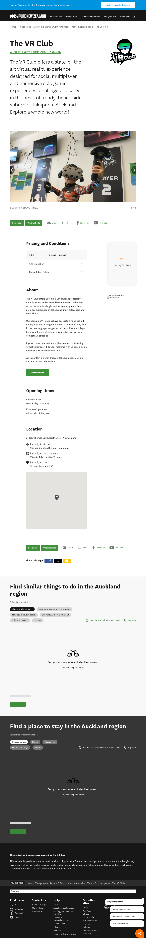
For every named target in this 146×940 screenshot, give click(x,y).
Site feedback (38, 908)
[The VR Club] (121, 53)
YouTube (18, 917)
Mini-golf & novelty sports (24, 615)
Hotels (35, 742)
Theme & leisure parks (22, 609)
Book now (17, 222)
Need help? (37, 911)
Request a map (38, 904)
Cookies (57, 931)
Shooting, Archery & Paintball (55, 615)
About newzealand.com (64, 908)
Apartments (50, 742)
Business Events (90, 921)
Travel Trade (88, 917)
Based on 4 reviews (113, 300)
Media (85, 907)
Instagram (19, 909)
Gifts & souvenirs (20, 620)
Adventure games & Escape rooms (54, 609)
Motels (38, 747)
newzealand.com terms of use (58, 868)
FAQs (55, 904)
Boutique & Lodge (20, 747)
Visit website (34, 222)
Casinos (37, 620)
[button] (56, 16)
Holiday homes (19, 742)
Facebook (18, 913)
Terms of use (59, 924)
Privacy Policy (59, 927)
